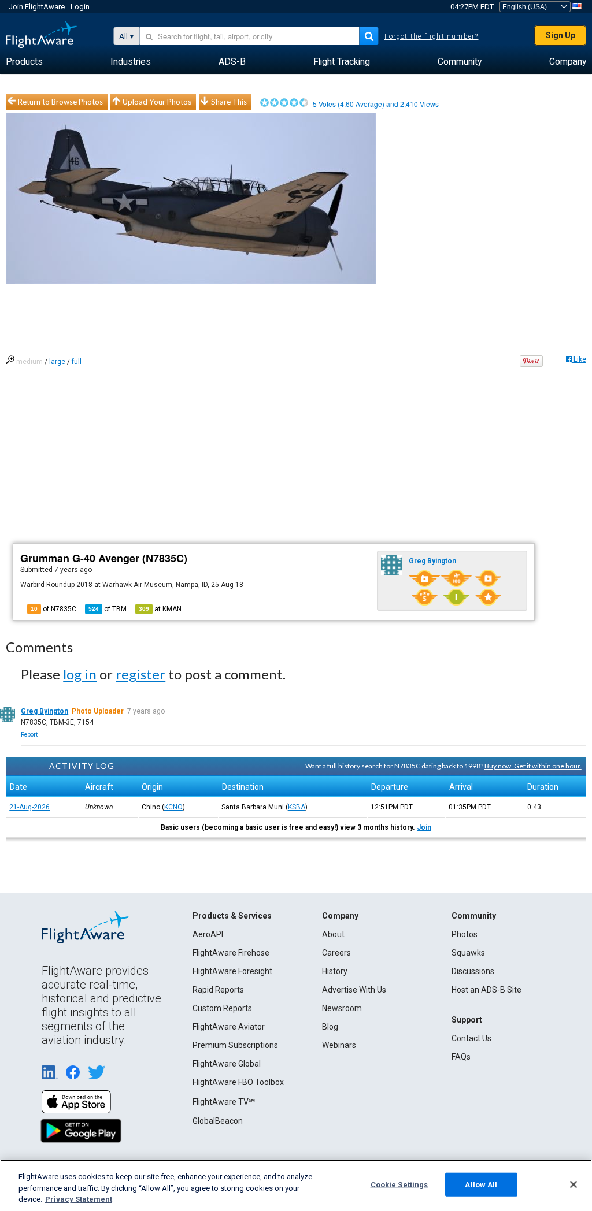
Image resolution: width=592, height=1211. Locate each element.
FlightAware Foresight (232, 971)
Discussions (473, 971)
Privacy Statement (78, 1199)
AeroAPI (208, 934)
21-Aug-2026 (29, 807)
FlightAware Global (227, 1063)
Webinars (339, 1045)
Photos (465, 934)
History (334, 971)
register (140, 674)
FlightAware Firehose (231, 952)
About (333, 934)
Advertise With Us (354, 989)
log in (80, 674)
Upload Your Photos (157, 101)
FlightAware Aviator (229, 1026)
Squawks (468, 952)
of (107, 609)
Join (424, 827)
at (160, 609)
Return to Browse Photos (60, 101)
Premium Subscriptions (235, 1045)
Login (80, 6)
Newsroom (342, 1008)
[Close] (573, 1184)
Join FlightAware (37, 6)
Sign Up (560, 35)
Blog (330, 1026)
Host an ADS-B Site (486, 989)
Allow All (481, 1184)
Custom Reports (222, 1008)
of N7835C (53, 609)
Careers (336, 952)
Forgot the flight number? (431, 36)
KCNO (173, 807)
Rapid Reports (218, 989)
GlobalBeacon (218, 1120)
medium (29, 362)
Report (29, 734)
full (77, 362)
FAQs (461, 1056)
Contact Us (471, 1038)
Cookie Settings (399, 1184)
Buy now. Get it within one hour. (533, 765)
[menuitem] (24, 62)
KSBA (296, 807)
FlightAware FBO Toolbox (238, 1082)
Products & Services (232, 915)
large (57, 362)
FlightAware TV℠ (224, 1101)
